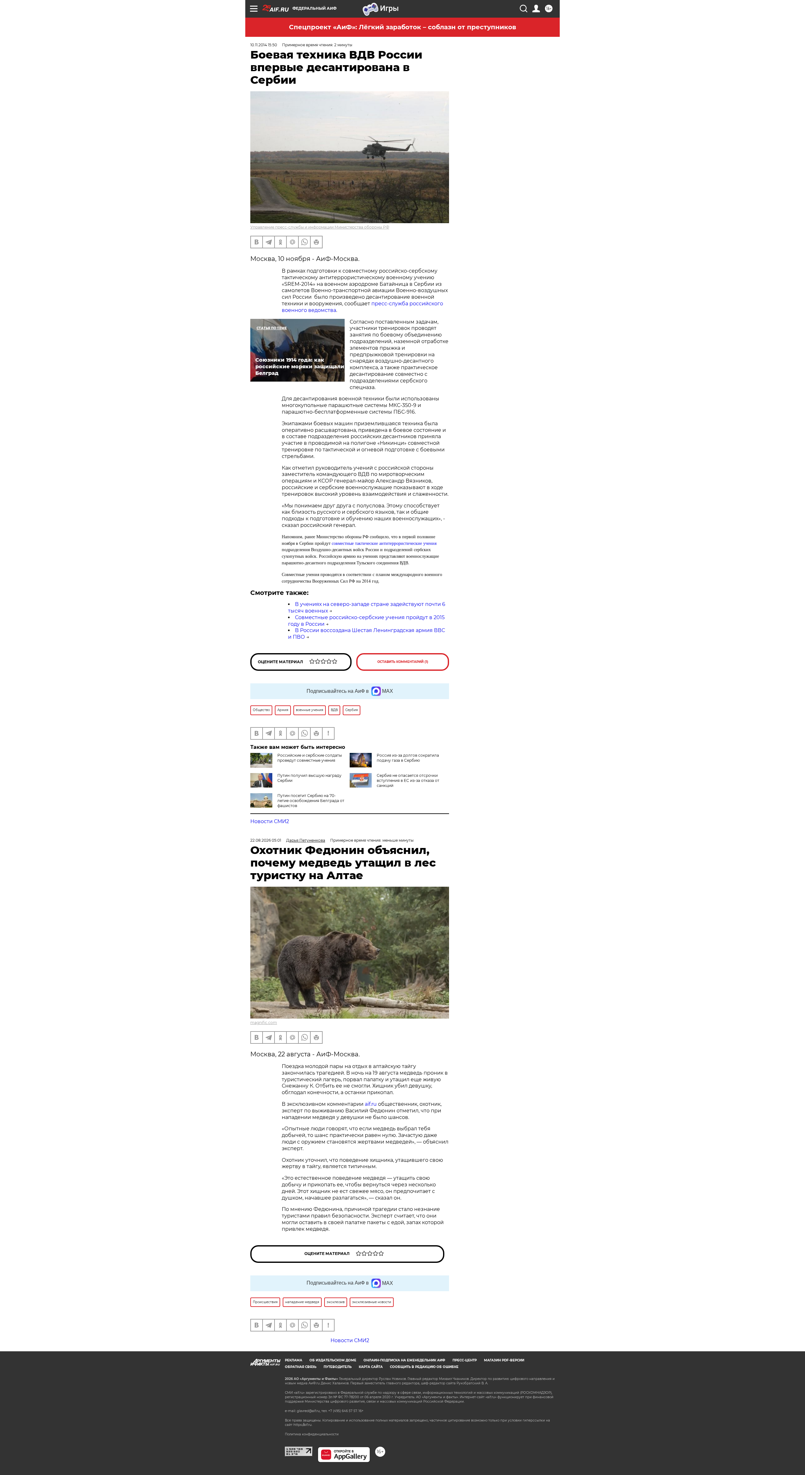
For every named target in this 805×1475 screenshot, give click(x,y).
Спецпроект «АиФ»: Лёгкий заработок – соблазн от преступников (402, 27)
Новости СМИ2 (269, 821)
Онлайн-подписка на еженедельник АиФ (404, 1360)
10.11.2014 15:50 (263, 44)
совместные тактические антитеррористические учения (384, 543)
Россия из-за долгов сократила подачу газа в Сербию (408, 758)
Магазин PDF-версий (504, 1360)
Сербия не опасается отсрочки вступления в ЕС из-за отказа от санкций (408, 780)
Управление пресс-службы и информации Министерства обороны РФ (319, 227)
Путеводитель (338, 1367)
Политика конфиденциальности (312, 1434)
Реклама (293, 1360)
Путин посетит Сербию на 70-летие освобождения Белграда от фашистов (310, 800)
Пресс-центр (464, 1360)
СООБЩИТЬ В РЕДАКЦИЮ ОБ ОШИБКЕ (424, 1367)
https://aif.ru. (302, 1425)
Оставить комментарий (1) (402, 662)
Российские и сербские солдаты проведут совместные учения (309, 758)
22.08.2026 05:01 (265, 840)
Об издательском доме (332, 1360)
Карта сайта (371, 1367)
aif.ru (371, 1104)
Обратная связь (300, 1367)
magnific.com (263, 1022)
